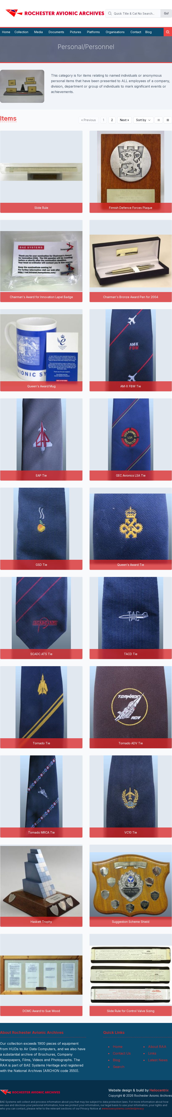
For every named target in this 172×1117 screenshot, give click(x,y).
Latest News (158, 1060)
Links (152, 1053)
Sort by (141, 120)
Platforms (93, 32)
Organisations (115, 32)
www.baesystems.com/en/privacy (123, 1108)
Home (6, 32)
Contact (135, 32)
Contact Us (122, 1053)
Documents (56, 32)
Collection (21, 32)
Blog (148, 32)
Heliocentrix (159, 1090)
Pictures (75, 32)
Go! (166, 13)
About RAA (157, 1047)
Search (118, 1067)
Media (38, 32)
